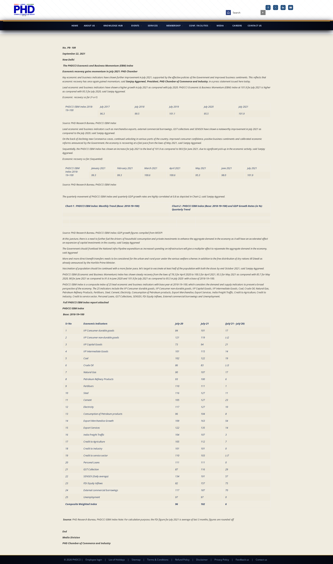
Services (153, 25)
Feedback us (242, 559)
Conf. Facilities (198, 25)
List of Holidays (117, 559)
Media (220, 25)
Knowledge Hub (113, 25)
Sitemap (136, 559)
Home (74, 25)
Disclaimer (202, 559)
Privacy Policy (221, 559)
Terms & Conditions (157, 559)
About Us (89, 25)
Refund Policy (182, 559)
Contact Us (255, 25)
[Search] (263, 12)
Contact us (261, 559)
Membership (173, 25)
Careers (237, 25)
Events (135, 25)
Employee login (94, 559)
